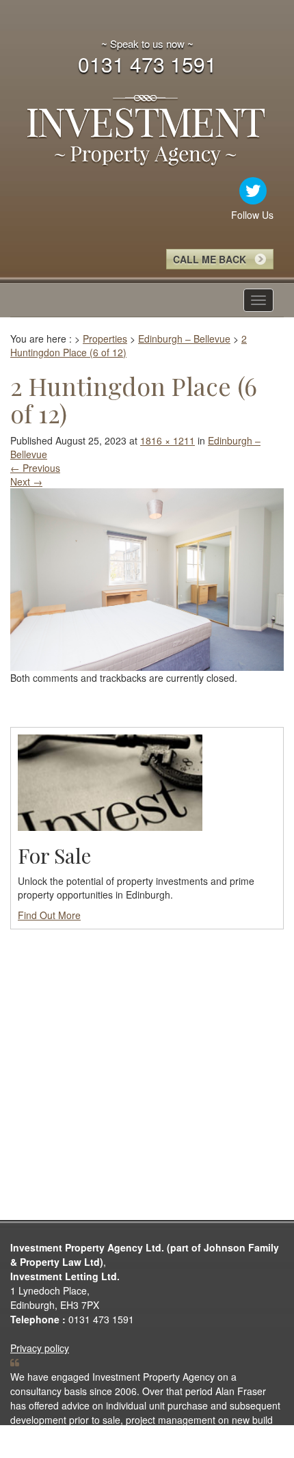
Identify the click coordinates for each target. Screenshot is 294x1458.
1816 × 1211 (167, 440)
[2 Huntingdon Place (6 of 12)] (147, 578)
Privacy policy (39, 1348)
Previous (35, 468)
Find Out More (49, 915)
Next (26, 481)
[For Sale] (110, 781)
